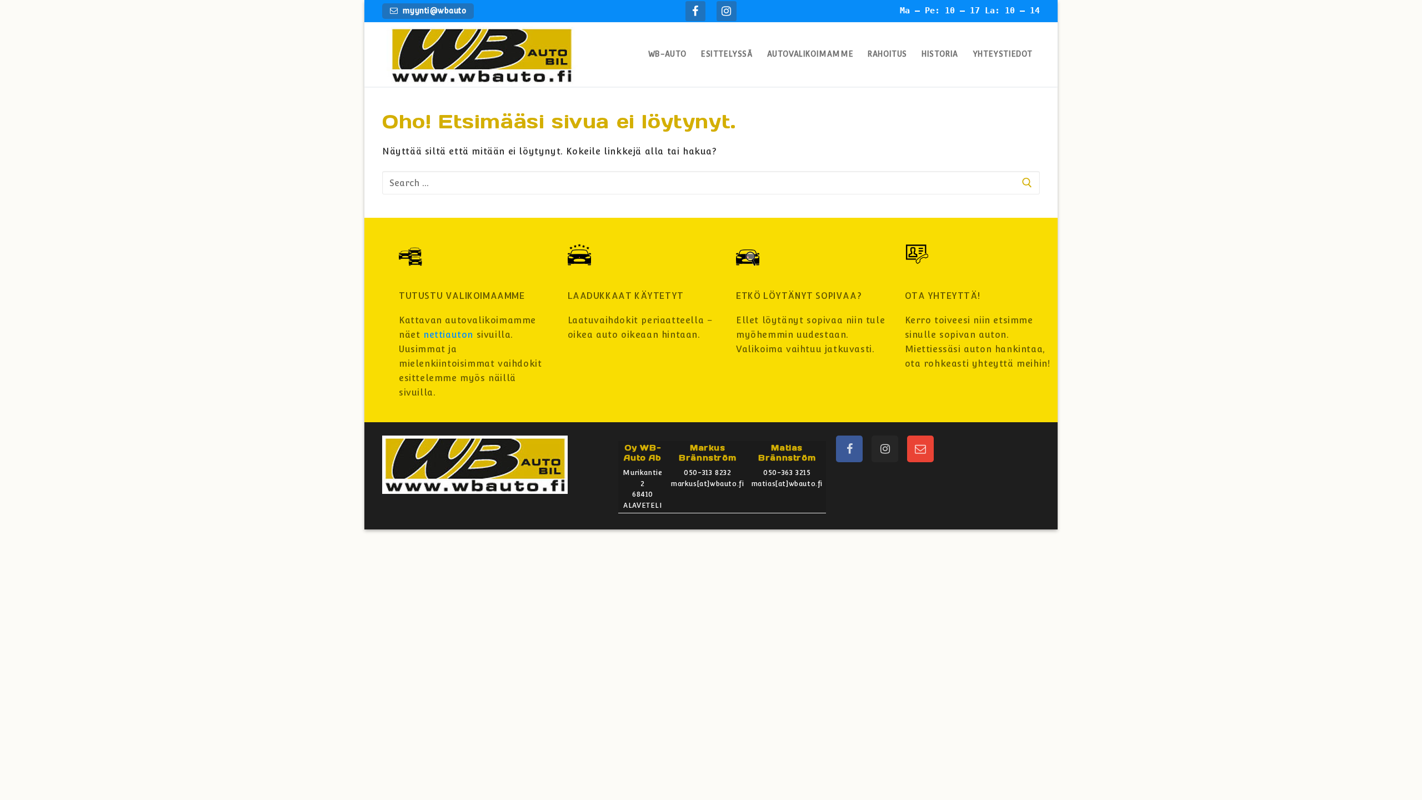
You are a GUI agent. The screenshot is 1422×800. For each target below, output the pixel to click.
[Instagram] (727, 11)
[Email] (920, 449)
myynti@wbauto (433, 10)
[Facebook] (695, 11)
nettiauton (448, 334)
